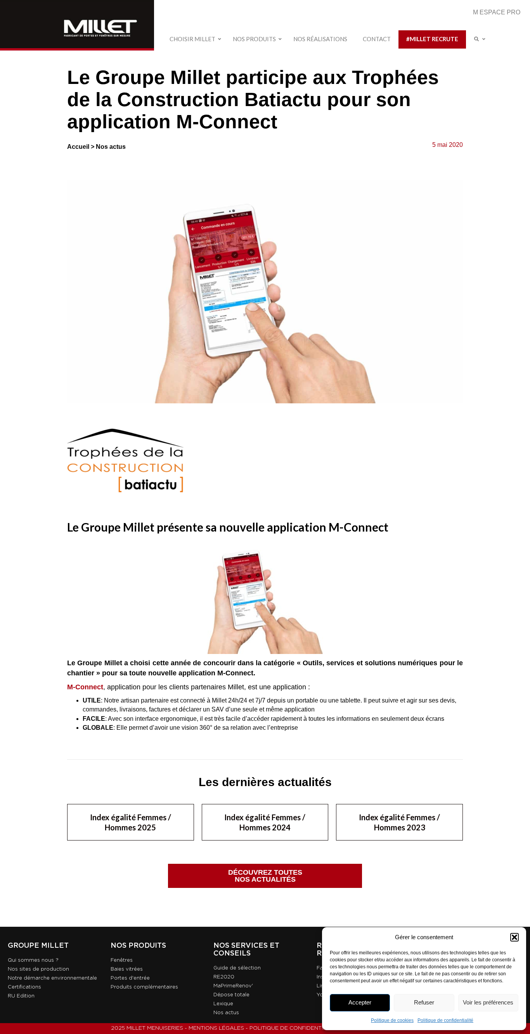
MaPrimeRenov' (233, 986)
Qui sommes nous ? (33, 960)
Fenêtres (122, 960)
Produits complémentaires (144, 987)
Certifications (24, 987)
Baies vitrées (127, 969)
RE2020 (223, 977)
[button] (514, 937)
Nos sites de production (38, 969)
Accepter (359, 1002)
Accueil (78, 146)
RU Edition (21, 996)
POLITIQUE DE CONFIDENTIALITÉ (293, 1028)
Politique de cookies (392, 1020)
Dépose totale (231, 994)
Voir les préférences (488, 1002)
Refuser (424, 1002)
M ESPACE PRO (496, 12)
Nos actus (111, 146)
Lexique (223, 1003)
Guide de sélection (237, 968)
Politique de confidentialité (445, 1020)
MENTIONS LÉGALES (216, 1028)
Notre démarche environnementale (52, 978)
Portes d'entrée (130, 978)
